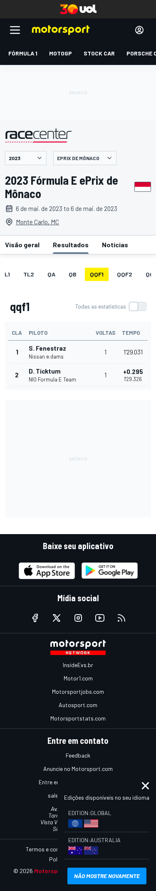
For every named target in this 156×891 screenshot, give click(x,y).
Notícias (115, 244)
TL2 (28, 274)
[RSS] (121, 618)
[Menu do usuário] (139, 30)
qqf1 (97, 274)
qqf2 (124, 274)
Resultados (71, 244)
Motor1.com (78, 678)
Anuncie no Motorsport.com (78, 768)
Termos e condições (51, 849)
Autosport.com (78, 704)
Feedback (78, 755)
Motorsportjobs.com (78, 691)
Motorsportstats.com (78, 718)
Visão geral (22, 244)
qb (73, 274)
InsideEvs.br (78, 664)
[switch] (110, 306)
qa (51, 274)
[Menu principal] (15, 30)
